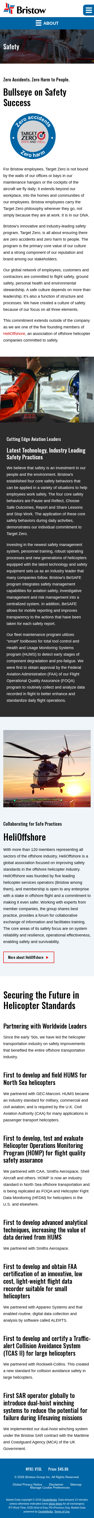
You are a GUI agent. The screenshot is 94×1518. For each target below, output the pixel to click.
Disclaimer (56, 1484)
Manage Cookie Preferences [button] (50, 1487)
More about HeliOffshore (26, 957)
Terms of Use (62, 1511)
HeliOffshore (14, 333)
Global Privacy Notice (27, 1484)
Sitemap (76, 1484)
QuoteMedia (49, 1499)
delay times (55, 1503)
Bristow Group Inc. (38, 1477)
